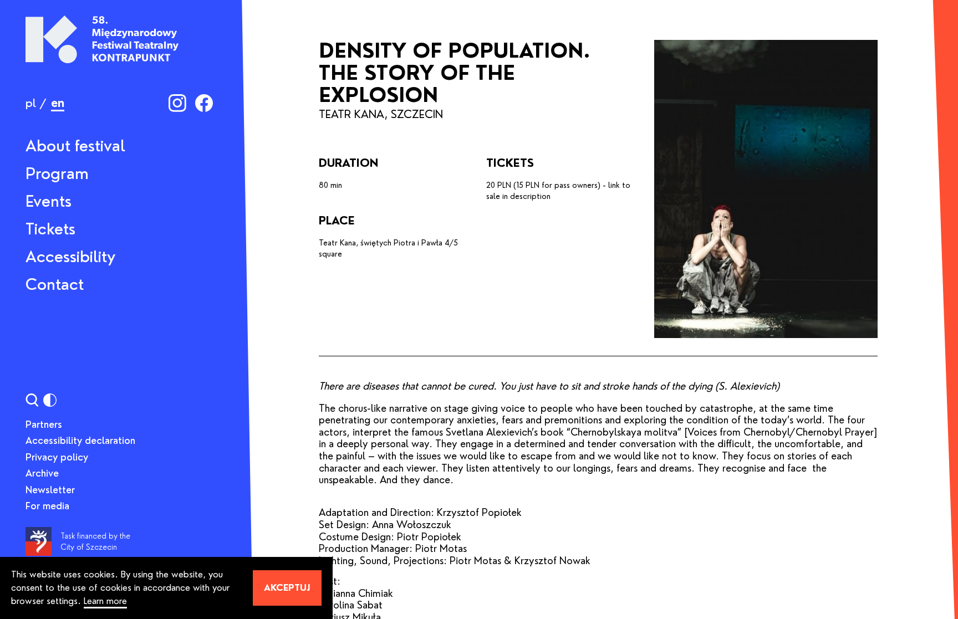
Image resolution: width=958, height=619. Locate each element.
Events (49, 201)
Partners (44, 424)
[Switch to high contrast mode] (50, 400)
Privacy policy (57, 457)
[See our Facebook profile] (204, 103)
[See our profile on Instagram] (177, 103)
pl (31, 103)
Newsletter (50, 489)
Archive (42, 473)
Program (57, 173)
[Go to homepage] (102, 39)
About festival (75, 145)
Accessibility (70, 256)
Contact (55, 284)
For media (47, 505)
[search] (32, 400)
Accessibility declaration (80, 440)
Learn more (105, 601)
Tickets (50, 228)
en (57, 103)
